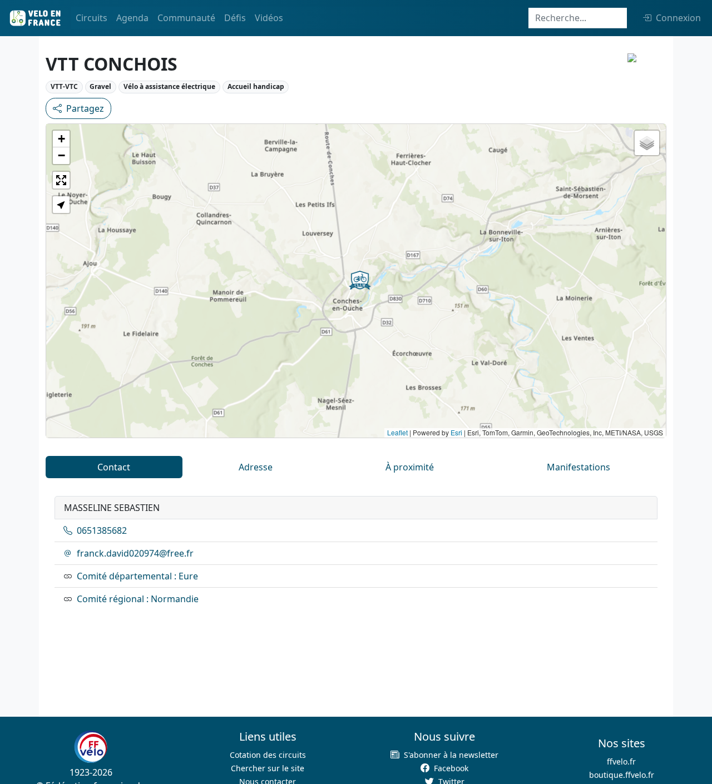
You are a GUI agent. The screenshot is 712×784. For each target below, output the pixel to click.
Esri (456, 432)
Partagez (85, 108)
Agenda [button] (132, 18)
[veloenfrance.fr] (34, 18)
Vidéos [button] (269, 18)
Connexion (678, 18)
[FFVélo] (90, 747)
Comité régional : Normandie (138, 599)
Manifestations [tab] (578, 467)
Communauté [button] (186, 18)
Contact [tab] (113, 467)
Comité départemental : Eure (137, 576)
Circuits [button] (91, 18)
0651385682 (102, 530)
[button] (360, 280)
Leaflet (397, 432)
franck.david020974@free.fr (135, 553)
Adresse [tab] (256, 467)
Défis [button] (235, 18)
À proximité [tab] (409, 467)
